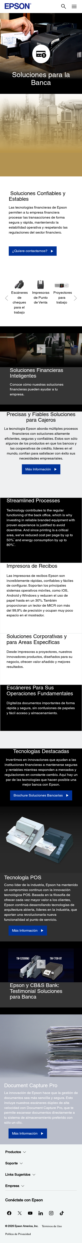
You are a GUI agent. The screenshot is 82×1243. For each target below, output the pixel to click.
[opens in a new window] (62, 1213)
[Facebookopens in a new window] (9, 1213)
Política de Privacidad (18, 1234)
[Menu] (74, 6)
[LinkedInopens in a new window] (41, 1213)
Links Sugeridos (17, 1174)
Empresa (12, 1186)
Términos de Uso (52, 1226)
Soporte (11, 1163)
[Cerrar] (41, 348)
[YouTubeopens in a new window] (30, 1213)
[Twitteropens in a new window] (20, 1213)
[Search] (63, 6)
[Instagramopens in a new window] (51, 1213)
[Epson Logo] (17, 6)
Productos (13, 1152)
